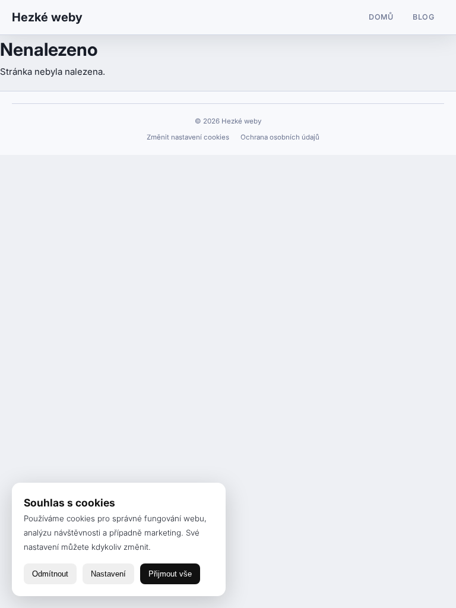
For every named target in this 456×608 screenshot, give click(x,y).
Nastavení (108, 573)
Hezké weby (47, 17)
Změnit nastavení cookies (189, 137)
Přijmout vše (170, 573)
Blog (424, 16)
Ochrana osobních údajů (279, 137)
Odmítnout (50, 573)
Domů (381, 16)
